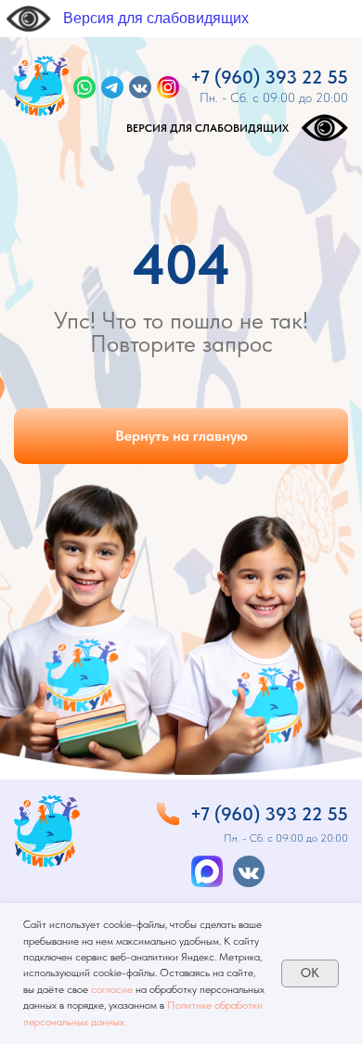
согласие (112, 989)
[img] (41, 86)
